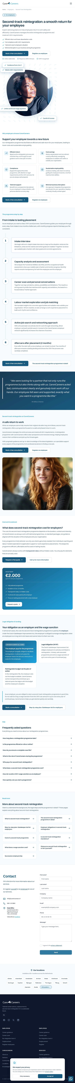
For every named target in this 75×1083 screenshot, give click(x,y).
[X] (13, 1020)
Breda (46, 978)
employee (24, 889)
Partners (5, 1057)
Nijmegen (29, 983)
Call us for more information (39, 560)
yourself (14, 889)
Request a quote (13, 604)
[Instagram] (9, 1020)
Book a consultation (12, 707)
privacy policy (49, 1071)
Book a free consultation (14, 53)
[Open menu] (71, 3)
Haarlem (20, 983)
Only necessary (25, 1076)
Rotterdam (38, 983)
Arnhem (38, 978)
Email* (42, 903)
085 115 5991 (11, 903)
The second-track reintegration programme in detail (50, 363)
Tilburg (57, 983)
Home (4, 9)
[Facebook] (4, 1020)
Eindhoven (55, 978)
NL (4, 1015)
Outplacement (6, 1041)
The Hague (48, 983)
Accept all (50, 1076)
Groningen (11, 983)
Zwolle (36, 987)
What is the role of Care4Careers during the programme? (23, 756)
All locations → (46, 987)
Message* (43, 922)
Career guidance (7, 1032)
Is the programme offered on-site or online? (18, 744)
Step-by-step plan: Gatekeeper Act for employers (46, 707)
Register (41, 1044)
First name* (43, 875)
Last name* (43, 884)
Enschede (64, 978)
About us (5, 1054)
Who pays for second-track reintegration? (17, 762)
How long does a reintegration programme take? (20, 738)
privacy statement (56, 945)
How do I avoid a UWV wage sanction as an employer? (22, 774)
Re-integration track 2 (9, 1038)
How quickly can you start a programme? (17, 780)
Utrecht (65, 983)
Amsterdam (29, 978)
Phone (42, 913)
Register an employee (39, 53)
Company (43, 894)
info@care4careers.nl (13, 898)
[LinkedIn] (18, 1020)
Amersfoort (18, 978)
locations (17, 917)
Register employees (8, 1044)
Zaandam (27, 987)
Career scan (6, 1035)
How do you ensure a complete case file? (17, 750)
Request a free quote (13, 560)
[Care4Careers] (10, 3)
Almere (10, 978)
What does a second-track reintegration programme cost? (23, 768)
